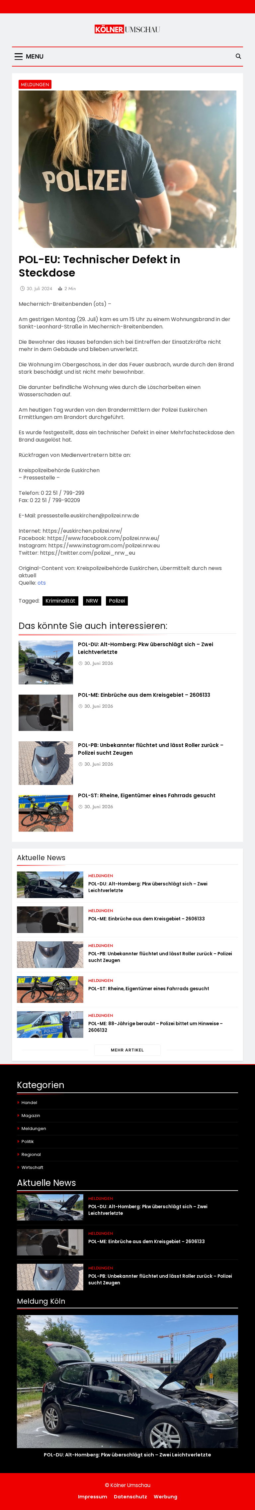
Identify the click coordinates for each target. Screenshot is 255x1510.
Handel (29, 1102)
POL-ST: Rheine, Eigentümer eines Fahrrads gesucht (146, 795)
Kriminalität (60, 601)
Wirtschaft (32, 1167)
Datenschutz (130, 1496)
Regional (31, 1154)
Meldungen (35, 84)
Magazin (31, 1115)
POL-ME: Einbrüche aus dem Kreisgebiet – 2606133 (144, 694)
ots (42, 583)
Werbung (165, 1496)
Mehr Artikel (127, 1049)
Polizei (117, 601)
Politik (28, 1141)
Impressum (92, 1496)
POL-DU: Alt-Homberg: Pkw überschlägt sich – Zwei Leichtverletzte (127, 1454)
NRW (92, 601)
